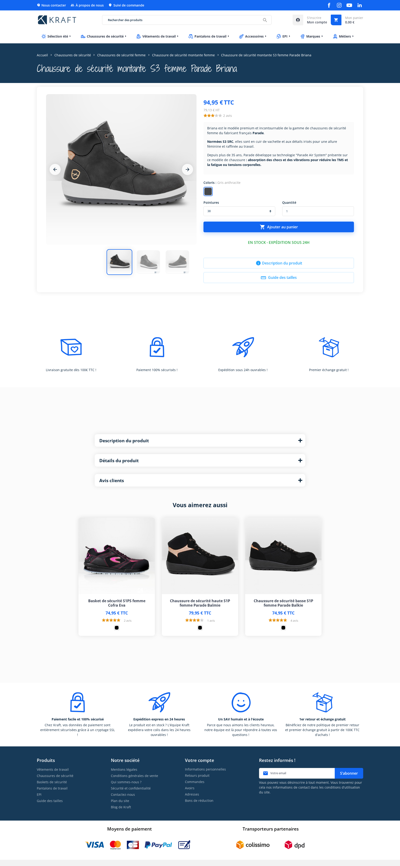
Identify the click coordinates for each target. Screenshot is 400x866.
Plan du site (120, 801)
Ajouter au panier (279, 227)
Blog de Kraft (121, 807)
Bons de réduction (199, 800)
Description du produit (279, 263)
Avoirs (189, 788)
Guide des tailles (279, 277)
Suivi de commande (126, 5)
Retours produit (197, 775)
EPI (39, 794)
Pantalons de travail (52, 788)
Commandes (194, 782)
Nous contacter (51, 5)
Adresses (192, 794)
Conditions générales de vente (134, 776)
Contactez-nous (123, 794)
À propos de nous (87, 5)
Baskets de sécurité (52, 782)
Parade (258, 133)
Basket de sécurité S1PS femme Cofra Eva (116, 603)
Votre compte (199, 760)
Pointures (211, 202)
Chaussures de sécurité (55, 776)
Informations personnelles (205, 769)
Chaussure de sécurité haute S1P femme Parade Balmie (200, 603)
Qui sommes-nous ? (126, 782)
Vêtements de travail (53, 769)
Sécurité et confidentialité (131, 788)
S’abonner (349, 773)
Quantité (289, 202)
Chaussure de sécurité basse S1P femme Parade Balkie (283, 603)
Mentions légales (124, 769)
